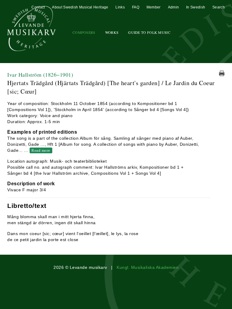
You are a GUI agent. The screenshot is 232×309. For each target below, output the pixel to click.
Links (120, 7)
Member (154, 7)
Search (218, 7)
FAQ (135, 7)
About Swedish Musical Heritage (80, 7)
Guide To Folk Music (149, 32)
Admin (173, 7)
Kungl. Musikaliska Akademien (148, 267)
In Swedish (195, 7)
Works (112, 32)
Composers (83, 32)
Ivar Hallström (40, 74)
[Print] (222, 73)
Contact (38, 7)
